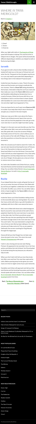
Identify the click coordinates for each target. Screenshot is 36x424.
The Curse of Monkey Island (9, 361)
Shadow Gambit (5, 397)
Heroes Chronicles (6, 407)
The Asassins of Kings (26, 52)
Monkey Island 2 (5, 371)
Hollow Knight (5, 357)
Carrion (3, 391)
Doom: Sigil (4, 388)
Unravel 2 (3, 374)
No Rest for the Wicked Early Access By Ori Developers (16, 336)
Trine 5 (3, 414)
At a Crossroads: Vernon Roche (11, 274)
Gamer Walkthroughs (9, 2)
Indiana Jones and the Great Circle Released (13, 321)
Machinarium (5, 377)
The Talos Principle (6, 404)
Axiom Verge (4, 411)
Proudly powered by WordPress (8, 421)
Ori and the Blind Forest (8, 347)
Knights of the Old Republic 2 (9, 354)
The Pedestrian (5, 394)
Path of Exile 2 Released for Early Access (12, 325)
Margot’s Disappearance (8, 239)
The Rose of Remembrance (15, 281)
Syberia (3, 367)
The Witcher (4, 364)
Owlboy (3, 401)
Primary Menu (34, 2)
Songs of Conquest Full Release (10, 328)
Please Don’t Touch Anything (9, 351)
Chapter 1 (9, 19)
